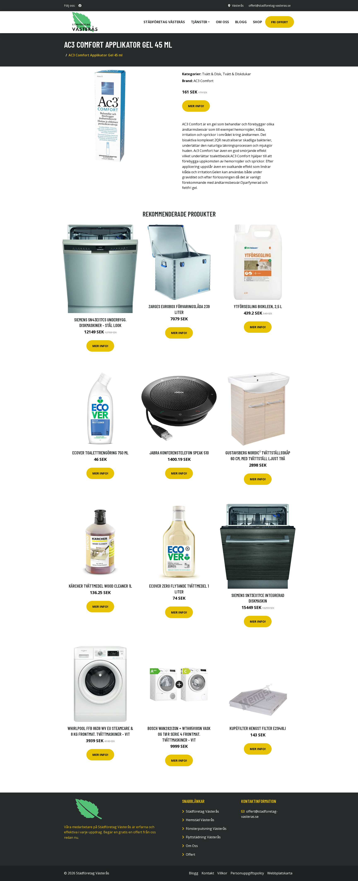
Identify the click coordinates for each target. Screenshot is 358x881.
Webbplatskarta (279, 873)
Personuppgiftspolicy (247, 873)
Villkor (222, 873)
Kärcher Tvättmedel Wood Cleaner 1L (100, 585)
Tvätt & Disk (211, 74)
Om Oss (192, 845)
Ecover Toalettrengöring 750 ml (100, 452)
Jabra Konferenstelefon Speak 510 (179, 452)
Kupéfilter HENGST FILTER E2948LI (258, 728)
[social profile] (80, 6)
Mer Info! (196, 106)
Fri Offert (279, 22)
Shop (257, 22)
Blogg (241, 22)
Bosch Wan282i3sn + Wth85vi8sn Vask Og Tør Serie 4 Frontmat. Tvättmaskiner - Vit (179, 734)
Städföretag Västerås (164, 22)
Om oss (222, 22)
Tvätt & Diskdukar (237, 74)
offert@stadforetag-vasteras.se (270, 5)
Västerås (238, 5)
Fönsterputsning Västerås (206, 828)
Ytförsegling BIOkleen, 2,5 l (258, 306)
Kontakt (208, 873)
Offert (190, 854)
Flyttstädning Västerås (203, 837)
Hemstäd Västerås (200, 820)
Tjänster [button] (199, 22)
